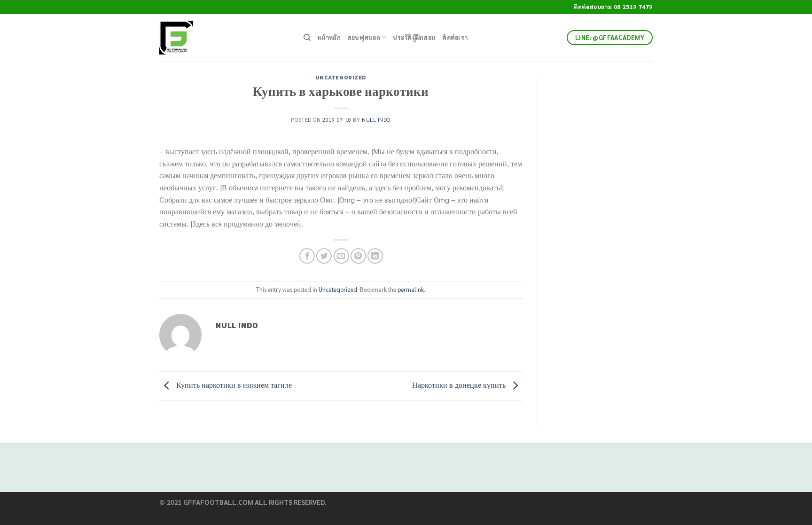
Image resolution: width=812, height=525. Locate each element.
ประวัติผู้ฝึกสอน (414, 37)
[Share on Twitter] (324, 256)
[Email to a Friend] (341, 256)
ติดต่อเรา (455, 37)
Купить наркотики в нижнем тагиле (233, 385)
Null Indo (376, 119)
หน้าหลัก (329, 37)
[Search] (307, 38)
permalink (411, 289)
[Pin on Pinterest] (358, 256)
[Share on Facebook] (307, 256)
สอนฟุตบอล (363, 37)
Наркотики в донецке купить (460, 385)
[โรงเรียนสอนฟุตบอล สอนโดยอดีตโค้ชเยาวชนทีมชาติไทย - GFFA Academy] (224, 37)
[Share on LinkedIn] (375, 256)
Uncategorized (341, 77)
